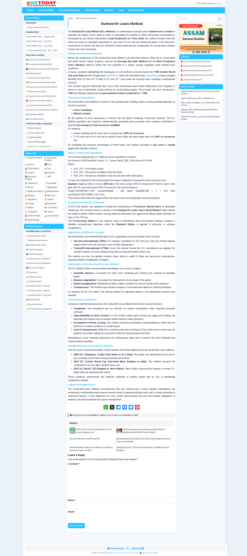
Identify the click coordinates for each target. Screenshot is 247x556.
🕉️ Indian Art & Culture (35, 268)
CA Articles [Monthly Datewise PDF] (197, 70)
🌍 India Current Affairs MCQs (38, 60)
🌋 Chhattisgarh (32, 168)
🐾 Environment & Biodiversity (38, 263)
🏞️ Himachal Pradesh (30, 177)
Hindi (121, 10)
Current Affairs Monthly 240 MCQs (196, 61)
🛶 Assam (29, 164)
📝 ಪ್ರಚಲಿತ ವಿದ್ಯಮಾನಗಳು (35, 133)
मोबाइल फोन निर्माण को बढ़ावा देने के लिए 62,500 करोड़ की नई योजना (200, 92)
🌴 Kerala (29, 187)
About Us (112, 553)
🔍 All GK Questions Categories (39, 309)
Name (72, 500)
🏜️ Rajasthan (50, 203)
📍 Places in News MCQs (36, 91)
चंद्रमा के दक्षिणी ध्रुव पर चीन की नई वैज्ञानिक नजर (198, 98)
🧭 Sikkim (29, 207)
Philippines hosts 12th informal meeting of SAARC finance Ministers (142, 448)
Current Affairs (46, 10)
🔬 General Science (34, 281)
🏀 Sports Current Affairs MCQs (39, 101)
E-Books (108, 10)
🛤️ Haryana (49, 172)
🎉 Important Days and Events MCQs (41, 96)
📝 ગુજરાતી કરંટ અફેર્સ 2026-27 (38, 146)
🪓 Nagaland (30, 199)
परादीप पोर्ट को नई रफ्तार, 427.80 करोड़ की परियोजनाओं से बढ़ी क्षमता (200, 118)
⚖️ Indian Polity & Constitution (38, 259)
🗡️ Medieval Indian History (37, 240)
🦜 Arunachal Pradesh (50, 159)
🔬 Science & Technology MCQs (39, 105)
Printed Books (136, 10)
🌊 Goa (47, 168)
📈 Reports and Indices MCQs (38, 78)
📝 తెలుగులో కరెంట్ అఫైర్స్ (36, 142)
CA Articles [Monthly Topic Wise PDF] (197, 75)
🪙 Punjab (29, 203)
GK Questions (92, 10)
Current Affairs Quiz (69, 10)
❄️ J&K (47, 176)
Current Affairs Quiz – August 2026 (40, 37)
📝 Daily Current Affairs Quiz (37, 27)
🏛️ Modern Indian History (36, 245)
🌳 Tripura (49, 212)
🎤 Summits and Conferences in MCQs (42, 110)
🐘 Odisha (48, 199)
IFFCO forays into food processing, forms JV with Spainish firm (93, 430)
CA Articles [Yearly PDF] (192, 80)
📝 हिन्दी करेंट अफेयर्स (33, 128)
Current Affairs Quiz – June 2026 (39, 46)
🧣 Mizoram (49, 195)
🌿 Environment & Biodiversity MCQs (41, 82)
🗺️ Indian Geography (34, 249)
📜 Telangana (31, 212)
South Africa (112, 75)
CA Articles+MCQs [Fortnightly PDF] (197, 66)
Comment (74, 464)
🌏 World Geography (34, 254)
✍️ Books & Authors (34, 304)
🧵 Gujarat (29, 172)
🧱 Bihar (48, 164)
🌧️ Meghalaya (50, 187)
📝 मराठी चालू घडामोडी (34, 137)
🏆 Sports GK (31, 272)
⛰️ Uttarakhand (51, 216)
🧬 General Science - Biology (37, 286)
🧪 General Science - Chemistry (38, 295)
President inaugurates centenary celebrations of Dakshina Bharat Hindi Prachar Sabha (144, 430)
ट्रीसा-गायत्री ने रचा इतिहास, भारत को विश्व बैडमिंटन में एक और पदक (200, 104)
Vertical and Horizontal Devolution (84, 439)
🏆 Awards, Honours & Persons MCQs (41, 87)
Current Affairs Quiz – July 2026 (39, 41)
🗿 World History (33, 300)
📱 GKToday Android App (149, 553)
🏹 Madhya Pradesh (34, 191)
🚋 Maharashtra (51, 191)
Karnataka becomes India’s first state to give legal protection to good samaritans (143, 440)
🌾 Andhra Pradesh (33, 158)
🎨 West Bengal (32, 220)
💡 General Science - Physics (37, 290)
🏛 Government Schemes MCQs (39, 64)
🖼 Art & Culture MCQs (35, 119)
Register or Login (214, 3)
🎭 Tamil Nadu (50, 207)
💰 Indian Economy (34, 277)
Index (136, 553)
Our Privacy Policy (125, 553)
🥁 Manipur (30, 195)
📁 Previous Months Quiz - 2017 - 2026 (41, 50)
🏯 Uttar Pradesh (32, 216)
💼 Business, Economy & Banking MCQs (42, 69)
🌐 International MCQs (35, 114)
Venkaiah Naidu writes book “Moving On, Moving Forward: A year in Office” (90, 448)
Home (30, 10)
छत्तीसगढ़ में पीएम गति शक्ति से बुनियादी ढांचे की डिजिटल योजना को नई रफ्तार (199, 111)
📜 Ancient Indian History (36, 236)
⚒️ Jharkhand (31, 183)
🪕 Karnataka (50, 183)
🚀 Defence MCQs (33, 73)
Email (71, 511)
